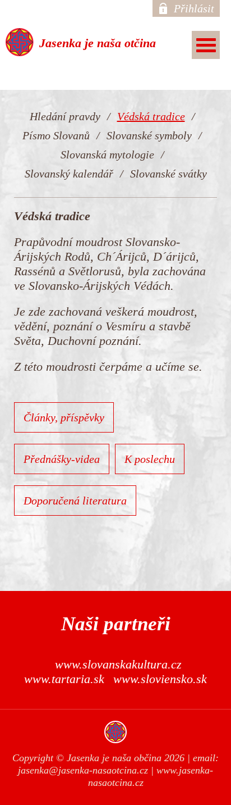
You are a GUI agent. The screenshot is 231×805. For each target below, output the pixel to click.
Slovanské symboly (149, 135)
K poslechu (149, 459)
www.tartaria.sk (64, 679)
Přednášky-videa (62, 459)
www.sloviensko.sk (160, 679)
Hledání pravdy (65, 116)
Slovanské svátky (168, 173)
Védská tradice (151, 116)
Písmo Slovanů (56, 135)
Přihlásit (194, 8)
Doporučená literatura (75, 500)
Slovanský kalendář (69, 173)
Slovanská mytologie (107, 154)
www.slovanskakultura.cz (118, 664)
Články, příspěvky (64, 417)
